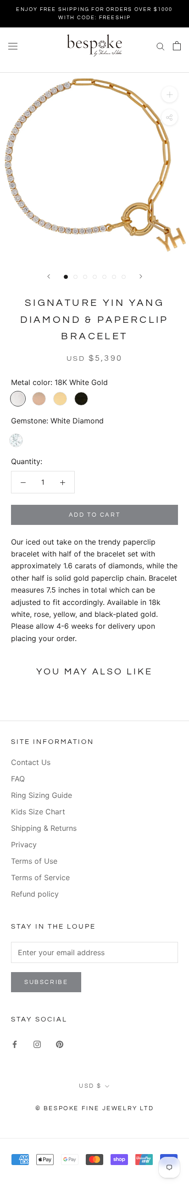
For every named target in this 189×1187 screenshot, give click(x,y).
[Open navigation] (12, 45)
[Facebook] (14, 1043)
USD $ (90, 1086)
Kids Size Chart (38, 811)
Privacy (24, 844)
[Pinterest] (59, 1043)
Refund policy (35, 893)
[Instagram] (37, 1043)
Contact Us (30, 762)
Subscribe (46, 982)
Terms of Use (34, 861)
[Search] (160, 46)
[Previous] (48, 276)
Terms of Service (40, 877)
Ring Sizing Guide (41, 795)
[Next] (140, 276)
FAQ (18, 778)
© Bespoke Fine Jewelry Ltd (94, 1108)
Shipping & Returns (44, 828)
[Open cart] (177, 45)
